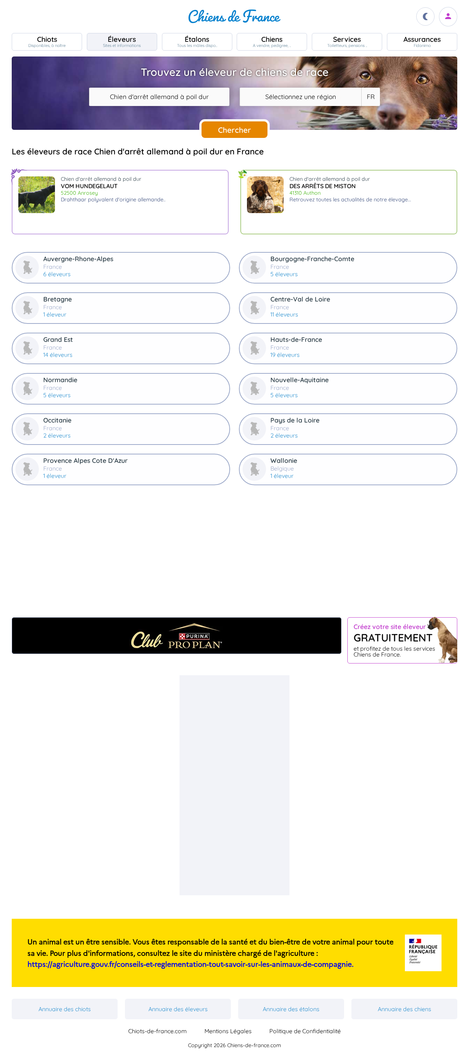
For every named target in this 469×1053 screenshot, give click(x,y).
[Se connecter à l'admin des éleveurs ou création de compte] (448, 17)
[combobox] (159, 97)
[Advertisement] (234, 554)
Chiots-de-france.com (157, 1031)
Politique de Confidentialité (305, 1031)
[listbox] (370, 97)
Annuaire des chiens (404, 1009)
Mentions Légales (228, 1031)
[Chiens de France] (234, 16)
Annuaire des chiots (64, 1009)
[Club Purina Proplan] (176, 635)
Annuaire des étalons (291, 1009)
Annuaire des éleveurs (178, 1009)
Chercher (234, 130)
